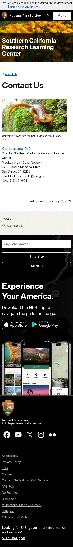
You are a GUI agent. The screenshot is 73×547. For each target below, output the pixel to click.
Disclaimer (9, 499)
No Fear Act (10, 492)
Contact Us (14, 225)
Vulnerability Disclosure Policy (22, 505)
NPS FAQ (8, 486)
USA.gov (8, 511)
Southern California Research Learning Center (29, 47)
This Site (36, 256)
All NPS (37, 266)
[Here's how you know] (36, 5)
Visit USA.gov (13, 538)
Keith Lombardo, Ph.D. (16, 148)
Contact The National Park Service (25, 480)
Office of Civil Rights (15, 517)
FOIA (5, 468)
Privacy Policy (11, 462)
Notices (7, 474)
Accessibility (10, 455)
